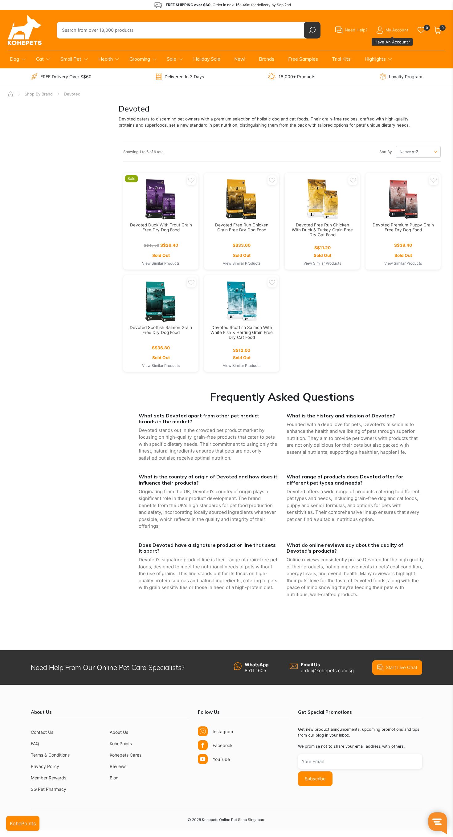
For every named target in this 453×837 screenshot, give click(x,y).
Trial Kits (341, 59)
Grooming (139, 59)
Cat (40, 59)
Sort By (385, 151)
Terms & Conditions (50, 755)
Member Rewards (48, 777)
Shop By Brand (39, 93)
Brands (266, 59)
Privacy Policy (45, 766)
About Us (119, 732)
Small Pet (70, 59)
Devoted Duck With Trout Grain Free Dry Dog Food (161, 227)
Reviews (118, 766)
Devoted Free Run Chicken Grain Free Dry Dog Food (241, 227)
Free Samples (303, 59)
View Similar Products (161, 263)
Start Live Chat (401, 667)
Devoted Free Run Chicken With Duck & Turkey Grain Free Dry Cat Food (322, 229)
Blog (114, 777)
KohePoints (121, 743)
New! (239, 59)
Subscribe (315, 778)
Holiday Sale (206, 59)
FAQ (35, 743)
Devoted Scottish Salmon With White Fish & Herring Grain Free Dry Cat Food (241, 332)
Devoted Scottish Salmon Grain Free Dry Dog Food (161, 330)
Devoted (72, 93)
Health (105, 59)
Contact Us (42, 732)
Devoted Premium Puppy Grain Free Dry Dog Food (403, 227)
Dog (14, 59)
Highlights (375, 59)
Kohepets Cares (125, 755)
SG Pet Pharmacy (48, 789)
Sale (171, 59)
